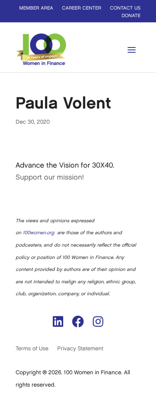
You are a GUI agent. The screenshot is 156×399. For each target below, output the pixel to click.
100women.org (38, 233)
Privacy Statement (80, 348)
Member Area (36, 8)
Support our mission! (50, 177)
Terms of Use (32, 348)
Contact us (125, 8)
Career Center (81, 8)
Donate (131, 16)
